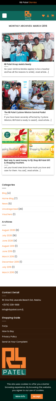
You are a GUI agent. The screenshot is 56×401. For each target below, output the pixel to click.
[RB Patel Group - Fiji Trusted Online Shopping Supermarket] (28, 15)
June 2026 (7, 240)
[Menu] (4, 15)
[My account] (48, 16)
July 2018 (6, 267)
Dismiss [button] (33, 2)
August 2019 (8, 246)
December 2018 (10, 261)
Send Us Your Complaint (15, 341)
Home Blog (8, 198)
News (5, 203)
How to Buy (8, 331)
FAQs (5, 326)
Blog (4, 193)
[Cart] (52, 16)
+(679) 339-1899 (10, 304)
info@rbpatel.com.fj (12, 309)
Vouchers (7, 214)
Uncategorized (10, 209)
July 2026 (7, 235)
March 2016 (8, 272)
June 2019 (7, 251)
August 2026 (8, 230)
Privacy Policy (9, 336)
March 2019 (8, 256)
